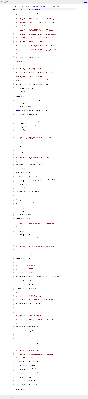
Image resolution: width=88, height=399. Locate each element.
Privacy (11, 397)
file (39, 9)
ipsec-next (35, 6)
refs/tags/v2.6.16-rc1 (45, 6)
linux (13, 6)
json (86, 397)
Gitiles (8, 397)
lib (54, 6)
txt (82, 397)
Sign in (85, 2)
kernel (21, 6)
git (25, 6)
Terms (15, 397)
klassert (29, 6)
